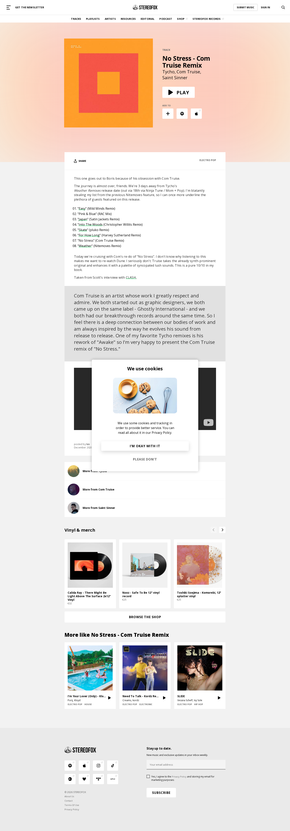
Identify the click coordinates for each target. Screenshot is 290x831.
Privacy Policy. (162, 432)
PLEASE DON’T (145, 459)
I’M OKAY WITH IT (145, 446)
